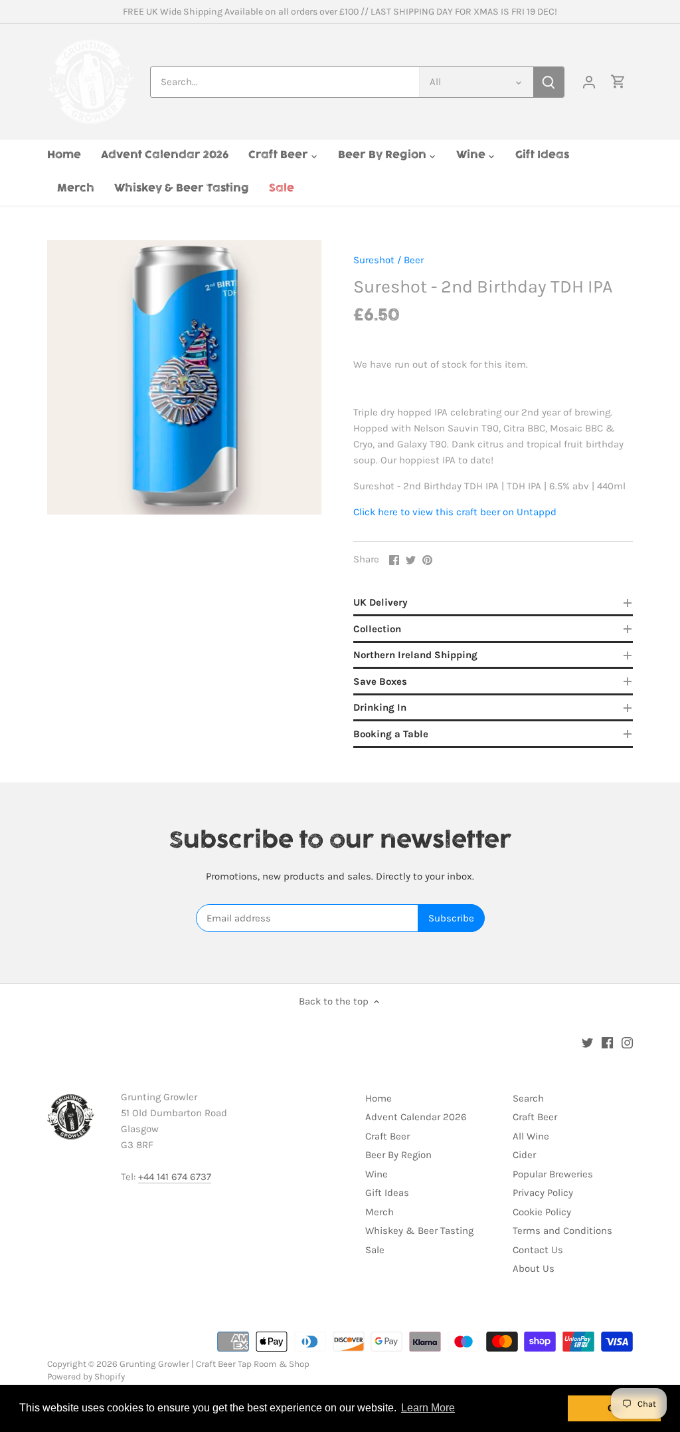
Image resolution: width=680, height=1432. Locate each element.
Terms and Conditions (562, 1231)
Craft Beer (387, 1136)
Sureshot (373, 260)
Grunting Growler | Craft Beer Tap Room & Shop (214, 1364)
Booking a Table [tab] (390, 734)
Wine (376, 1174)
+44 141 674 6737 (174, 1177)
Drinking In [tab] (379, 707)
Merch (379, 1212)
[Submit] (548, 82)
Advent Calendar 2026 (416, 1117)
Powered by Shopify (86, 1376)
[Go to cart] (618, 82)
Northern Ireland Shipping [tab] (415, 655)
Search (528, 1098)
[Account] (589, 82)
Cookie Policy (542, 1212)
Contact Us (538, 1250)
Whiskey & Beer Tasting (419, 1231)
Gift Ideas (387, 1193)
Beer (414, 260)
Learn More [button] (428, 1407)
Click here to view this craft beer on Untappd (454, 512)
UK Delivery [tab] (380, 602)
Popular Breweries (553, 1174)
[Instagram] (627, 1042)
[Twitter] (587, 1042)
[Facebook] (607, 1042)
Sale (374, 1250)
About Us (533, 1268)
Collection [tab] (377, 629)
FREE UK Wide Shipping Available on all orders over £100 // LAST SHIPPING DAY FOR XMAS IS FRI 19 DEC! (340, 11)
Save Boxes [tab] (380, 681)
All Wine (531, 1136)
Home (378, 1098)
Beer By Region (398, 1155)
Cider (524, 1155)
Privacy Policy (543, 1193)
